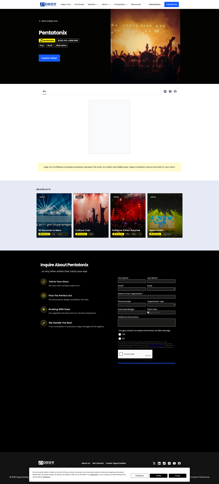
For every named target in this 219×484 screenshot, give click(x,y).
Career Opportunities (116, 463)
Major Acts (66, 4)
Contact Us (171, 4)
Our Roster (79, 4)
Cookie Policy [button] (94, 474)
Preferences (140, 476)
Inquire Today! (49, 58)
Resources (136, 4)
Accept (177, 476)
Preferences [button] (46, 477)
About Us (86, 463)
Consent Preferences (199, 477)
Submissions (155, 4)
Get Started (97, 463)
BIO (44, 91)
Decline (158, 476)
